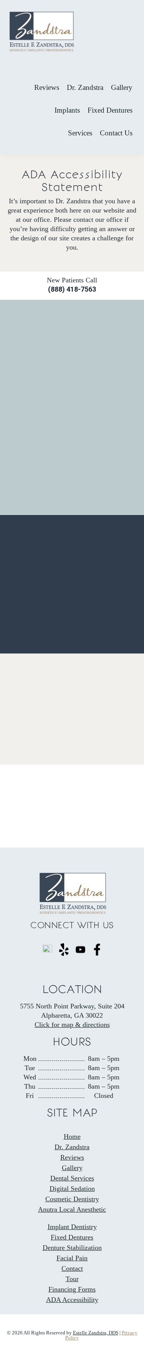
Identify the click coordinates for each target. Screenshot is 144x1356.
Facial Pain (72, 1258)
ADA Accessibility (72, 1300)
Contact (72, 1268)
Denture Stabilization (72, 1247)
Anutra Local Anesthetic (72, 1209)
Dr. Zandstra (72, 1147)
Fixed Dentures (72, 1237)
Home (72, 1136)
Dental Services (72, 1178)
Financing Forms (72, 1289)
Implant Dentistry (72, 1227)
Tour (72, 1279)
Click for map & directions (72, 1024)
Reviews (72, 1157)
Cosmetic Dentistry (72, 1199)
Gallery (72, 1168)
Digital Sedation (72, 1188)
